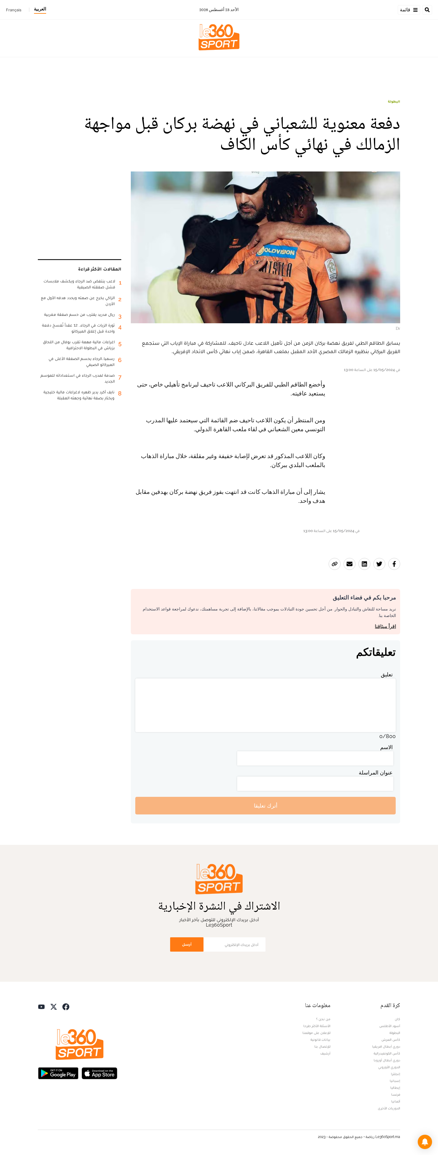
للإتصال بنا (322, 1046)
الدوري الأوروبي (389, 1067)
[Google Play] (58, 1072)
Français (13, 9)
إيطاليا (395, 1088)
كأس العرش (390, 1040)
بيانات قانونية (320, 1040)
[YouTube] (41, 1006)
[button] (425, 1142)
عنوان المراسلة (376, 772)
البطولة (394, 101)
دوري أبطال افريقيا (386, 1046)
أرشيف (325, 1053)
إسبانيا (395, 1081)
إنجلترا (395, 1074)
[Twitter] (53, 1006)
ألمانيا (395, 1101)
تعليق (387, 674)
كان (397, 1019)
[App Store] (99, 1072)
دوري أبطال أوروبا (387, 1060)
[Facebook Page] (65, 1006)
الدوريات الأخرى (389, 1108)
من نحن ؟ (323, 1019)
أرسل (187, 944)
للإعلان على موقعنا (316, 1033)
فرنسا (395, 1094)
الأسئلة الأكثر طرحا (316, 1026)
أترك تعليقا (265, 806)
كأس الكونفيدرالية (387, 1053)
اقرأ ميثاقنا (385, 626)
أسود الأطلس (389, 1026)
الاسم (386, 747)
